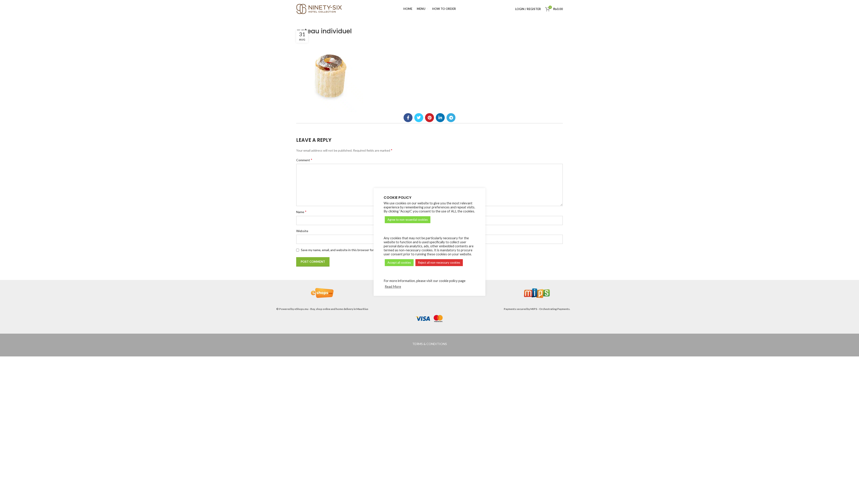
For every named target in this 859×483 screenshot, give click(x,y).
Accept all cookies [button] (399, 262)
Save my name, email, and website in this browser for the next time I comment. (355, 250)
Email (436, 212)
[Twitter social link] (418, 117)
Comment (304, 160)
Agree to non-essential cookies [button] (407, 219)
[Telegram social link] (451, 117)
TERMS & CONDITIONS (429, 344)
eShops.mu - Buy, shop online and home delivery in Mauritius (331, 309)
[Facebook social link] (408, 117)
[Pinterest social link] (429, 117)
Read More (393, 286)
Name (301, 212)
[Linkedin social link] (440, 117)
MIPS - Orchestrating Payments (550, 309)
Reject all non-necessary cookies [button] (439, 262)
